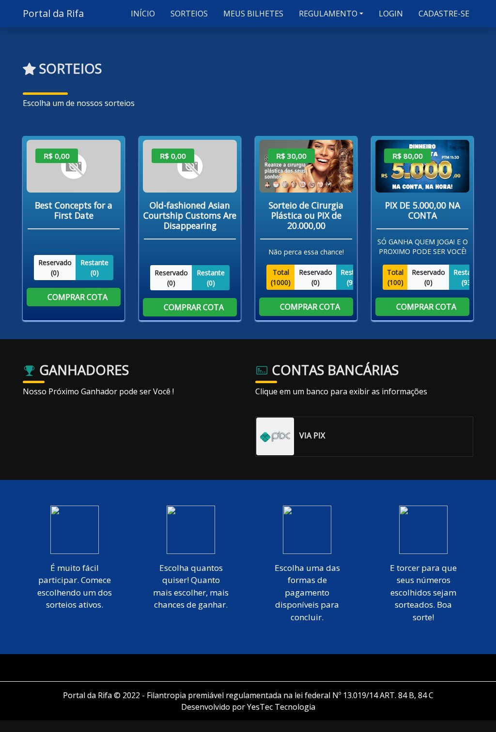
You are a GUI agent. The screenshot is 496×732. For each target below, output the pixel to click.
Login (390, 13)
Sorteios (188, 13)
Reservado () (55, 267)
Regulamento (327, 13)
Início (142, 13)
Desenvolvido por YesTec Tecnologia (248, 707)
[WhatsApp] (252, 667)
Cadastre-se (443, 13)
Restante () (94, 267)
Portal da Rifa (53, 13)
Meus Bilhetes (252, 13)
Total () (281, 277)
